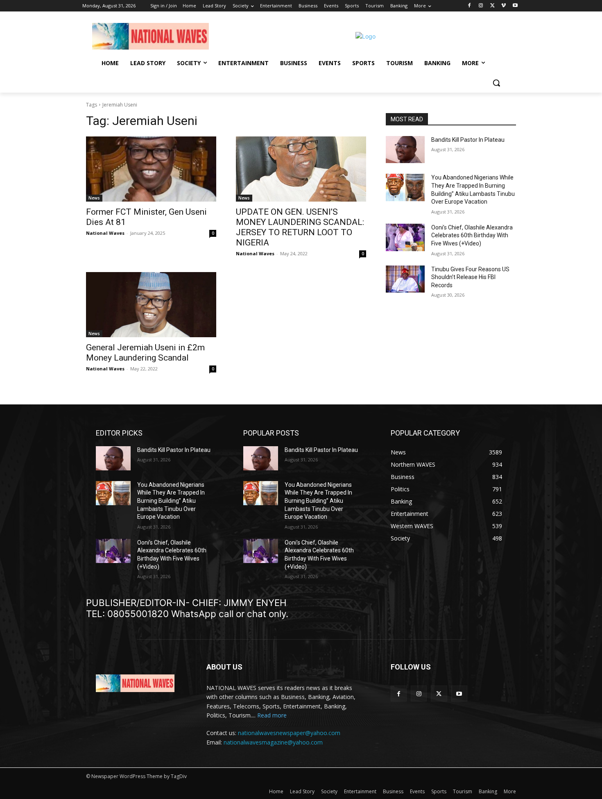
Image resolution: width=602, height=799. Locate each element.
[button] (496, 83)
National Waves (105, 233)
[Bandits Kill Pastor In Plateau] (405, 149)
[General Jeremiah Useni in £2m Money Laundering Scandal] (151, 304)
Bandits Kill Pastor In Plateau (468, 139)
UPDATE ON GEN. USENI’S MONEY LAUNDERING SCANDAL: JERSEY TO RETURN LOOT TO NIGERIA (300, 227)
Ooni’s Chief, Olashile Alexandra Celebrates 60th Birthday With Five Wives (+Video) (472, 235)
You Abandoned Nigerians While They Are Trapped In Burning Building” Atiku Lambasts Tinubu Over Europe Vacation (171, 500)
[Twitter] (492, 6)
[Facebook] (469, 6)
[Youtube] (515, 6)
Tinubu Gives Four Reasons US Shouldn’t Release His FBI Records (470, 277)
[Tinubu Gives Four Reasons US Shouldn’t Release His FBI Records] (405, 279)
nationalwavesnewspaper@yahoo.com (289, 733)
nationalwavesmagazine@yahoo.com (273, 742)
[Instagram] (481, 6)
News (94, 198)
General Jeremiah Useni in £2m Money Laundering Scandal (145, 353)
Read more (272, 715)
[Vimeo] (503, 6)
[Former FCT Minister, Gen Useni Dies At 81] (151, 169)
